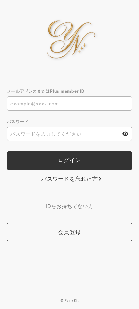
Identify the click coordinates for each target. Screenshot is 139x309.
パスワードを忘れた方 (69, 178)
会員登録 (69, 232)
